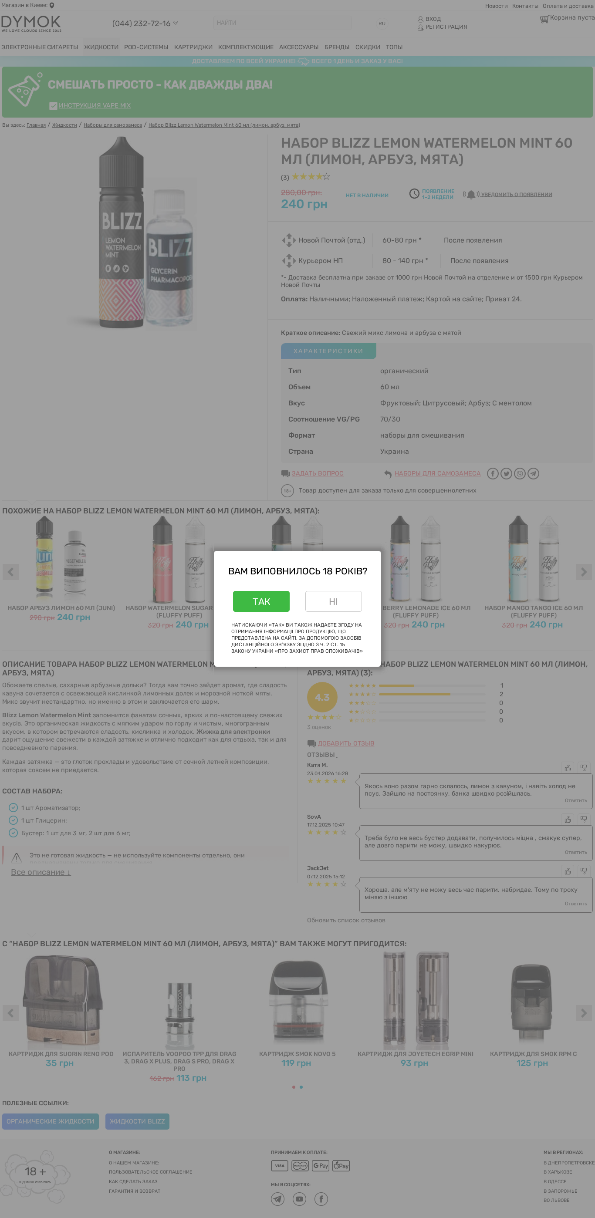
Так (261, 601)
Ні (333, 601)
